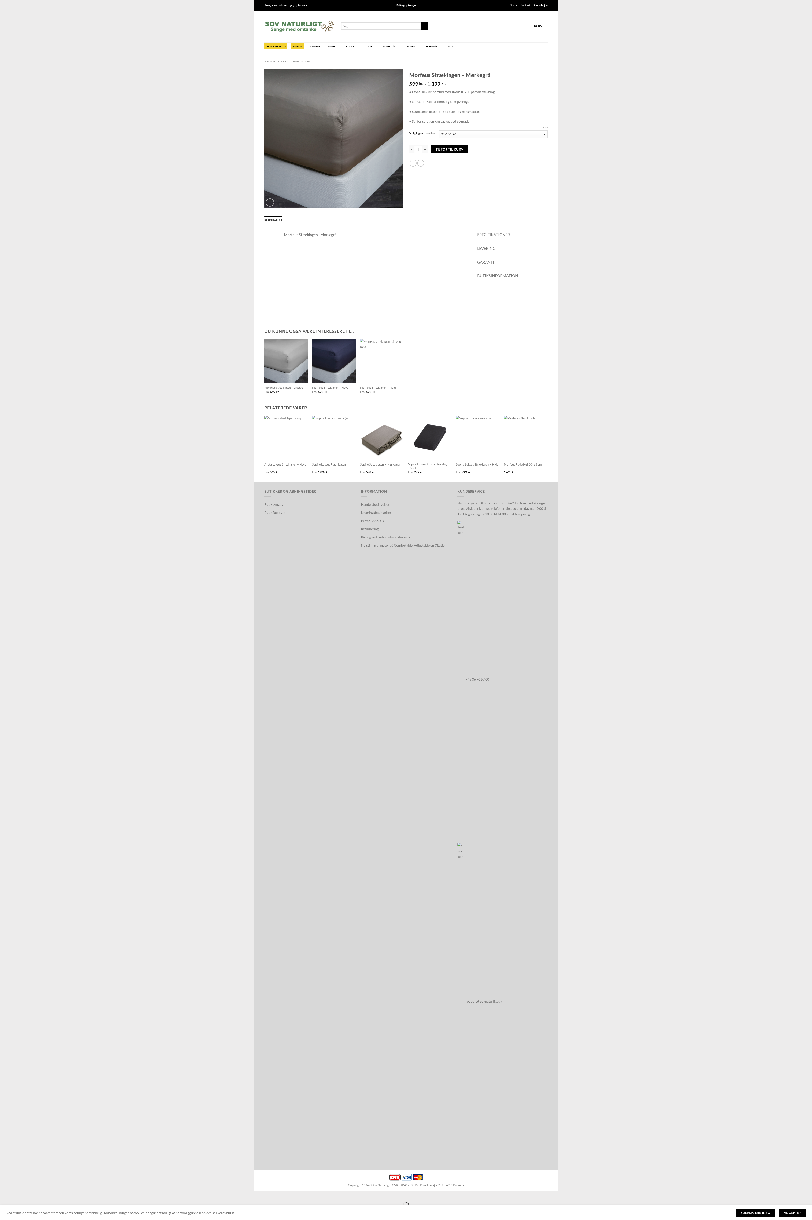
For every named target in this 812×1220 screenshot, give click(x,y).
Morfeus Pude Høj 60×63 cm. (523, 464)
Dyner (368, 46)
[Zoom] (270, 202)
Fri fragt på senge (406, 5)
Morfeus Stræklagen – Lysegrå (283, 387)
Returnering (370, 529)
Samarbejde (540, 5)
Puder (350, 46)
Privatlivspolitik (372, 521)
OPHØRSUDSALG (276, 46)
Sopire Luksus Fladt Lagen (329, 464)
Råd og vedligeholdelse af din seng (385, 537)
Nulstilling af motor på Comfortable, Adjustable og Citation (404, 545)
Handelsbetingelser (375, 504)
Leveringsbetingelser (376, 512)
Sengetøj (389, 46)
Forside (269, 61)
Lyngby (292, 5)
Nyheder (315, 46)
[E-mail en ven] (420, 163)
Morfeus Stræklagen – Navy (330, 387)
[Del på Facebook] (413, 163)
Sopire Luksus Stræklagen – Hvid (477, 464)
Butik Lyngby (273, 504)
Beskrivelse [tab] (273, 220)
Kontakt (525, 5)
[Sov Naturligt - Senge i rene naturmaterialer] (299, 26)
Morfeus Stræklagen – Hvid (378, 387)
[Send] (424, 26)
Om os (513, 5)
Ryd (545, 127)
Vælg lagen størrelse (422, 133)
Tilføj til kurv (450, 149)
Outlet (297, 46)
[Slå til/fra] (277, 235)
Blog (451, 46)
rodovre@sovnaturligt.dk (484, 1001)
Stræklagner (300, 61)
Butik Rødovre (274, 512)
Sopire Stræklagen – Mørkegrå (380, 464)
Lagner (410, 46)
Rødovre (302, 5)
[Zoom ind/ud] (270, 1195)
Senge (331, 46)
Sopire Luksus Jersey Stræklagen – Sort (429, 466)
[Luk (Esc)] (258, 1195)
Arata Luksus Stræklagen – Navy (285, 464)
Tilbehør (431, 46)
